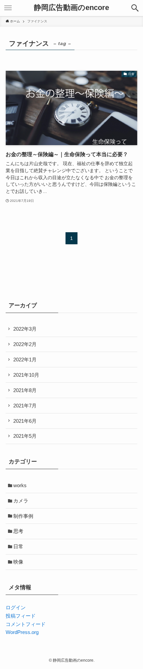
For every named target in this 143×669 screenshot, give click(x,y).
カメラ (20, 501)
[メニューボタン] (8, 8)
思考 (18, 531)
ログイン (16, 607)
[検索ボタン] (135, 8)
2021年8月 (25, 390)
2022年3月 (25, 329)
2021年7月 (25, 405)
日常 (18, 546)
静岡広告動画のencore (71, 8)
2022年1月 (25, 359)
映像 (18, 562)
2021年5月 (25, 436)
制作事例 (23, 516)
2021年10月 (26, 375)
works (20, 485)
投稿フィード (21, 616)
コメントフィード (26, 624)
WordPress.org (22, 632)
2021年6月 (25, 421)
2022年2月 (25, 344)
